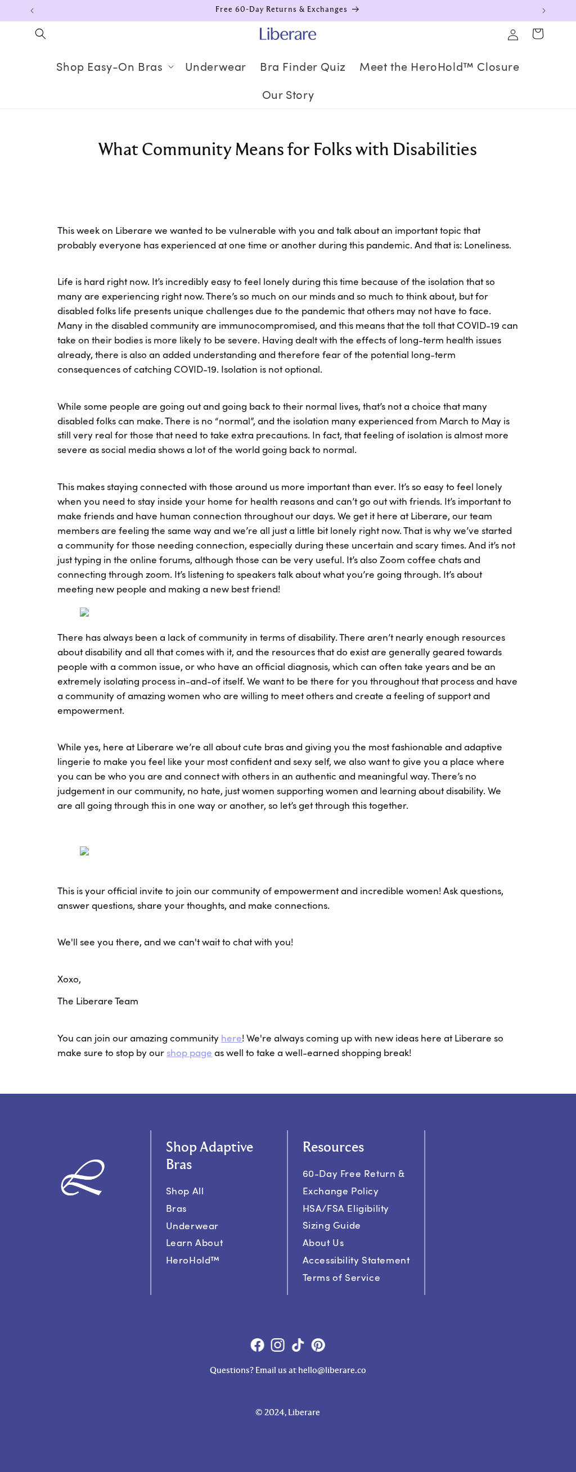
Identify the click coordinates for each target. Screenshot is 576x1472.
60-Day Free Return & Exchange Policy (354, 1182)
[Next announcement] (544, 10)
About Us (323, 1242)
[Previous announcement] (32, 10)
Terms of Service (342, 1277)
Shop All (185, 1190)
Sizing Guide (332, 1225)
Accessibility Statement (356, 1259)
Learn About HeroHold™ (194, 1252)
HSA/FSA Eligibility (346, 1208)
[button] (40, 33)
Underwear (192, 1225)
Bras (176, 1208)
